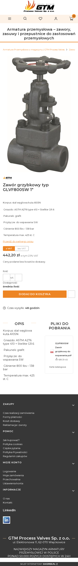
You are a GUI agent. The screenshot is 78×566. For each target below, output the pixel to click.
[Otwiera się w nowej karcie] (6, 520)
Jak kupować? (11, 440)
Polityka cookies (12, 444)
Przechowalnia (11, 479)
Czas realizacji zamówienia (18, 412)
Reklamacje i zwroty (15, 424)
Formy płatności (12, 416)
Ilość (5, 271)
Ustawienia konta (13, 483)
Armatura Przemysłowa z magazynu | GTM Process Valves (34, 49)
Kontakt (7, 502)
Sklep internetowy (37, 564)
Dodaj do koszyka (34, 294)
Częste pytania (11, 448)
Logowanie (9, 471)
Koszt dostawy (11, 420)
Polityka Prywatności (15, 452)
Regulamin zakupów (15, 456)
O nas (6, 498)
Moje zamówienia (13, 475)
